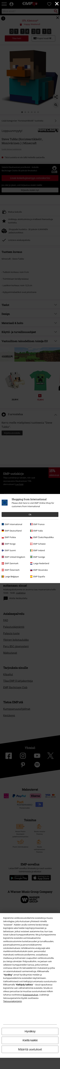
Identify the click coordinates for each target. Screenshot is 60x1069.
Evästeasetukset (30, 994)
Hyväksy (30, 1031)
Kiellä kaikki (30, 1040)
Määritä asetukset (30, 1049)
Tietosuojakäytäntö (12, 1001)
